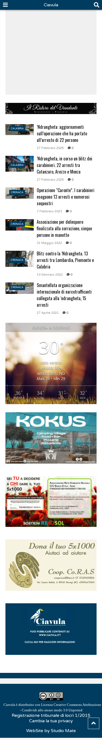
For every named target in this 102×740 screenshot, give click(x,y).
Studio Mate (63, 730)
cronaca (17, 192)
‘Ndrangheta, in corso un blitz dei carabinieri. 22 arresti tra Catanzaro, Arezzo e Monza (64, 165)
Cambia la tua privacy (51, 721)
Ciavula (51, 5)
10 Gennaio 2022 (50, 274)
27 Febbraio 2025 (50, 148)
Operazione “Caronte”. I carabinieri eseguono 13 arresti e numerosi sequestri (65, 197)
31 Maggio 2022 (49, 243)
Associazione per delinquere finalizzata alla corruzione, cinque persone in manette (64, 228)
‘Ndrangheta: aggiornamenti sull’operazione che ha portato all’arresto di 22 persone (62, 133)
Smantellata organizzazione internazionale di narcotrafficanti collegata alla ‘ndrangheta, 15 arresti (64, 295)
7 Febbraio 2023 (49, 211)
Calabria (17, 128)
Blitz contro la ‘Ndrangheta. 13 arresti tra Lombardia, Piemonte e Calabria (65, 260)
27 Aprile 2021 (48, 313)
